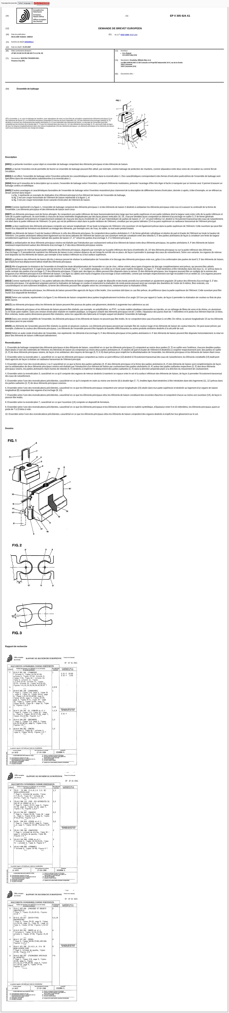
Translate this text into (9, 3)
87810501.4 (29, 42)
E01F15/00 (125, 35)
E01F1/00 (133, 35)
